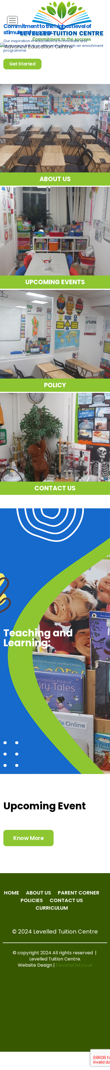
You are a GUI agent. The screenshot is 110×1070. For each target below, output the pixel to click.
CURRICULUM (52, 907)
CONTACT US (66, 900)
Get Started (22, 64)
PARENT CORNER (78, 892)
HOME (11, 892)
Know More (28, 838)
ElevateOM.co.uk (74, 965)
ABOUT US (38, 892)
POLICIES (32, 900)
